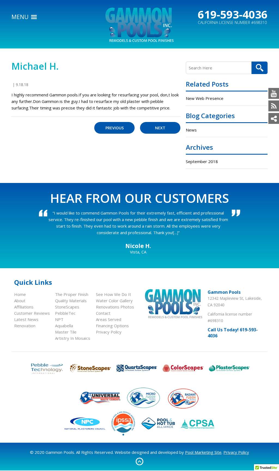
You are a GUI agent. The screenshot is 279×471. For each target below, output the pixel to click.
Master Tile (66, 332)
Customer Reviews (32, 313)
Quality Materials (71, 300)
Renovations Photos (115, 307)
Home (20, 294)
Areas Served (108, 319)
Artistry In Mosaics (72, 338)
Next (160, 127)
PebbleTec (65, 313)
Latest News (26, 319)
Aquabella (64, 325)
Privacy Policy (109, 332)
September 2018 (202, 161)
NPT (59, 319)
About (19, 300)
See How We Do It (113, 294)
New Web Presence (204, 98)
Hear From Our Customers (139, 197)
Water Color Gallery (114, 300)
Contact (103, 313)
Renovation (24, 325)
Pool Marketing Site (203, 452)
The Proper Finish (71, 294)
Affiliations (24, 307)
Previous (114, 127)
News (191, 130)
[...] (175, 232)
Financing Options (112, 325)
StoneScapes (67, 307)
